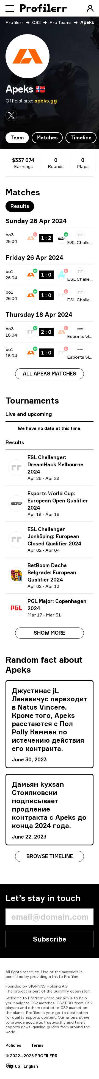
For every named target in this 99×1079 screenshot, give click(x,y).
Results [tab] (19, 206)
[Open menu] (10, 8)
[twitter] (11, 115)
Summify (61, 991)
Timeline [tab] (81, 137)
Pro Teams (61, 22)
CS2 (36, 22)
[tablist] (51, 137)
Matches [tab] (47, 137)
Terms (37, 1045)
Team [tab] (17, 137)
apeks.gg (45, 101)
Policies (13, 1045)
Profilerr (14, 22)
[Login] (90, 8)
